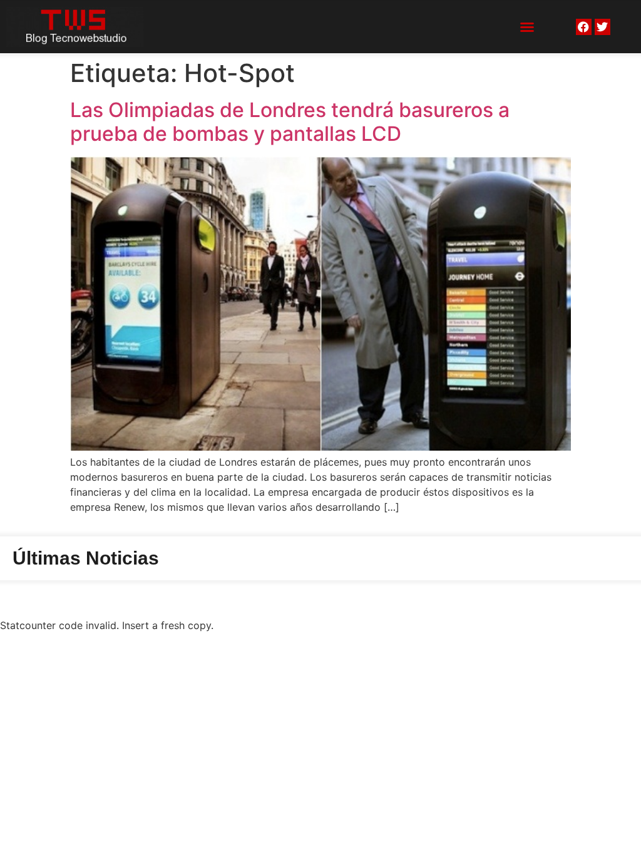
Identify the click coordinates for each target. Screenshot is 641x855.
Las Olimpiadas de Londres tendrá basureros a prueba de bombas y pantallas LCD (290, 122)
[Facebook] (584, 26)
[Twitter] (602, 26)
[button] (527, 27)
